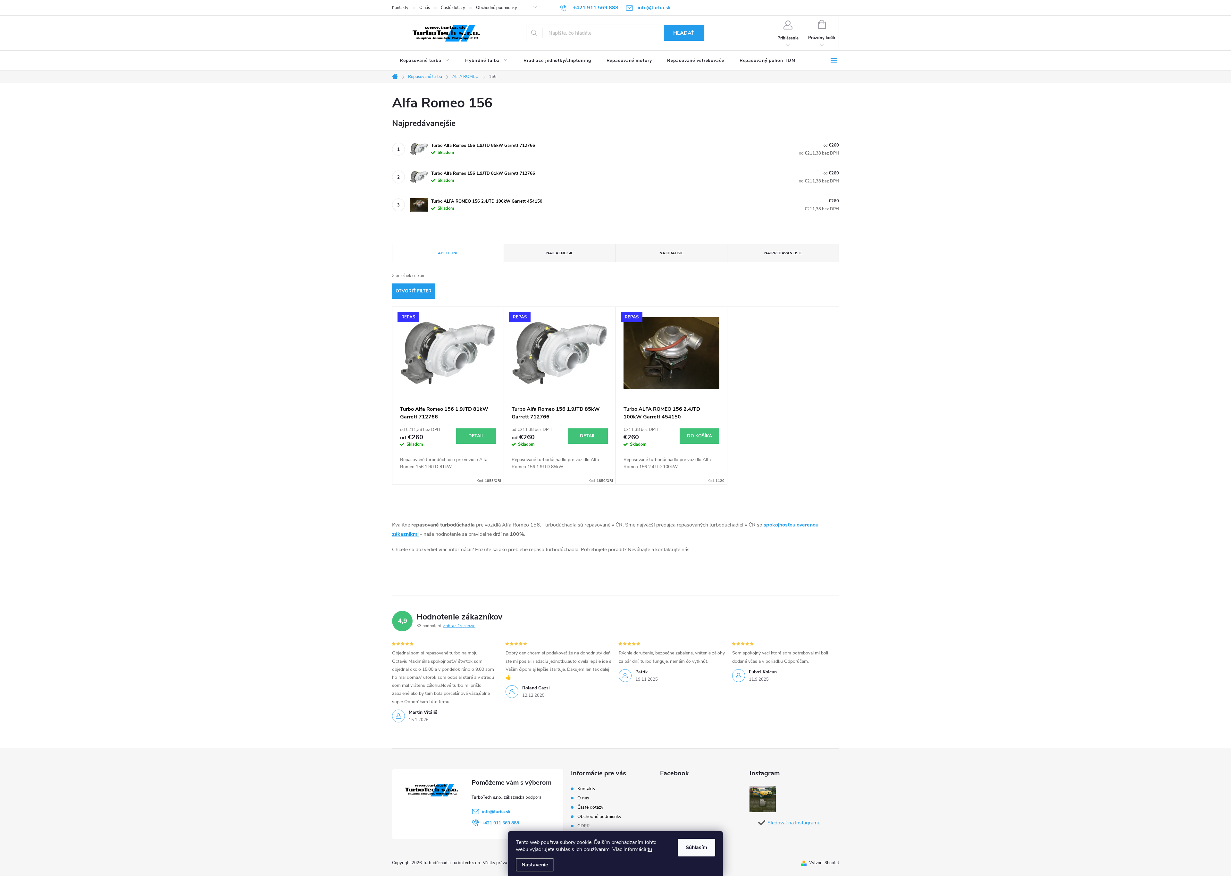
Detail (476, 436)
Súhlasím (696, 847)
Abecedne (448, 253)
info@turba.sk (496, 812)
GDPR (583, 826)
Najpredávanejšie (783, 253)
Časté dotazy (453, 8)
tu (650, 849)
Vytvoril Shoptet (824, 863)
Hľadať (683, 33)
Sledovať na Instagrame (793, 822)
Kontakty (400, 8)
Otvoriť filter (413, 291)
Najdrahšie (671, 253)
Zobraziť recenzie (459, 626)
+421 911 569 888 (500, 823)
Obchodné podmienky (496, 8)
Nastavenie (535, 864)
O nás (424, 8)
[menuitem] (424, 61)
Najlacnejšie (559, 253)
